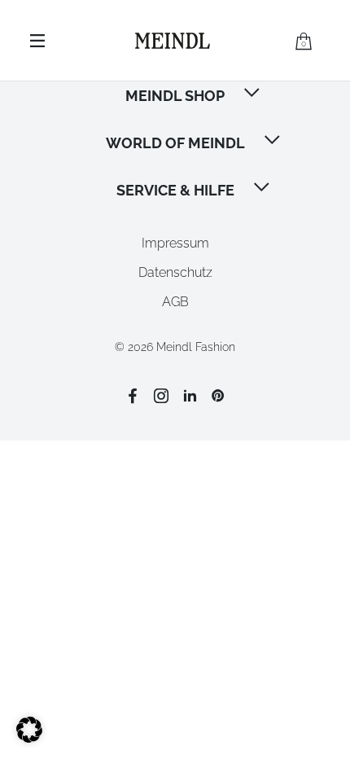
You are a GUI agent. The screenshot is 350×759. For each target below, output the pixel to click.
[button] (253, 94)
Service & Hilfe (175, 190)
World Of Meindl (175, 142)
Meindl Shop (175, 95)
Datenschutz (175, 272)
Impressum (175, 243)
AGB (175, 301)
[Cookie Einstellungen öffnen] (29, 738)
